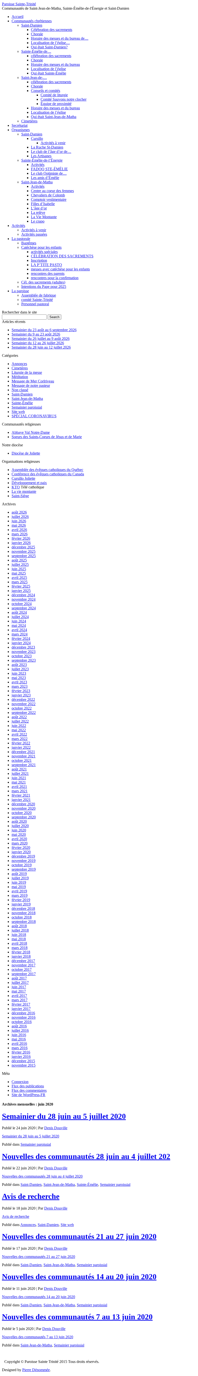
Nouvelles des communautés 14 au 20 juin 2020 (79, 1276)
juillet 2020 (20, 826)
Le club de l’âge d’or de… (51, 152)
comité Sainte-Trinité (37, 300)
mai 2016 (19, 1039)
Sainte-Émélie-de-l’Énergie (42, 160)
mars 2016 (20, 1048)
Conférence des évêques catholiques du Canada (48, 474)
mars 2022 (20, 739)
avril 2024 (19, 630)
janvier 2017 (21, 1009)
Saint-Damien (31, 25)
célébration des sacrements (51, 56)
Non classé (20, 390)
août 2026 (19, 512)
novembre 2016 (23, 1017)
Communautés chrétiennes (32, 21)
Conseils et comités (45, 91)
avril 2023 (19, 682)
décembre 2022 (23, 699)
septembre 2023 (24, 660)
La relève (38, 212)
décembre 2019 (23, 856)
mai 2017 (19, 991)
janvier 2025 (21, 591)
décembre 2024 (23, 595)
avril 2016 (19, 1043)
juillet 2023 (20, 669)
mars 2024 (20, 634)
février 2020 (21, 847)
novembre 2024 (23, 599)
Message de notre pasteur (31, 385)
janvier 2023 (21, 695)
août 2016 (19, 1026)
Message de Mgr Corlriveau (33, 381)
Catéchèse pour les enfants (41, 247)
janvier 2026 (21, 543)
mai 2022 (19, 730)
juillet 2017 (20, 982)
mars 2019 (20, 895)
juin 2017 (19, 987)
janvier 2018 (21, 956)
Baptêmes (28, 243)
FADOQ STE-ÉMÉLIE (49, 169)
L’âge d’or (39, 208)
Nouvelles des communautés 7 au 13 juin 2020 (77, 1316)
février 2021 (21, 795)
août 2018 (19, 926)
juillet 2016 (20, 1030)
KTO (16, 487)
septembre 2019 (24, 869)
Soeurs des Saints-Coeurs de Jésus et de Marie (47, 437)
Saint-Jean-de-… (34, 77)
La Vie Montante (44, 217)
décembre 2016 (23, 1013)
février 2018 (21, 952)
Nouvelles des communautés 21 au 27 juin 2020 (79, 1236)
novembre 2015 (23, 1065)
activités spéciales (44, 252)
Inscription (39, 260)
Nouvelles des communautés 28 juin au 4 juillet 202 (86, 1156)
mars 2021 (20, 791)
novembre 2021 (23, 756)
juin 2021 (19, 778)
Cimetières (29, 121)
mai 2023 (19, 678)
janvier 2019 (21, 904)
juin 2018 (19, 935)
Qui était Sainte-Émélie (48, 73)
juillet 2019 (20, 878)
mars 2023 (20, 686)
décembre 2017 (23, 961)
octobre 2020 (22, 813)
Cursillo (37, 138)
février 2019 (21, 900)
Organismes (21, 130)
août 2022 (19, 717)
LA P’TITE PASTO (46, 265)
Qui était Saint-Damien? (49, 47)
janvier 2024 (21, 643)
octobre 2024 (22, 604)
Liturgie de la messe (27, 372)
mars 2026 (20, 534)
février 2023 (21, 691)
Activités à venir (53, 143)
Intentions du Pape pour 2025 (43, 286)
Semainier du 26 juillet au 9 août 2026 (41, 339)
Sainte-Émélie (22, 403)
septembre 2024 (24, 608)
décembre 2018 (23, 908)
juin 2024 (19, 621)
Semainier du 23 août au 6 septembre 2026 (44, 330)
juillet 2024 (20, 617)
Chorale (37, 34)
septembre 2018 (24, 922)
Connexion (20, 1082)
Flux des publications (28, 1086)
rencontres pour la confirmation (54, 278)
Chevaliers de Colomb (48, 195)
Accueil (17, 17)
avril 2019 (19, 891)
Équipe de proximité (56, 104)
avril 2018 (19, 943)
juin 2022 (19, 726)
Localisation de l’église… (50, 43)
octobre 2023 (22, 656)
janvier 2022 (21, 747)
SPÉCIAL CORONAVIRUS (34, 416)
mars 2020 (20, 843)
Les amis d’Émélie (45, 178)
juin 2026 (19, 521)
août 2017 (19, 978)
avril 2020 (19, 839)
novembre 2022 (23, 704)
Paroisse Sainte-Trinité (19, 4)
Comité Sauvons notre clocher (63, 99)
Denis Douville (55, 1128)
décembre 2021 (23, 752)
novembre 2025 (23, 551)
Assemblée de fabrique (38, 295)
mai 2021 (19, 782)
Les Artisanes (41, 156)
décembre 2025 (23, 547)
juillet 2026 (20, 517)
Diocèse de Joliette (26, 453)
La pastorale (21, 239)
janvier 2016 (21, 1056)
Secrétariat (20, 125)
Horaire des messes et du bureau (55, 64)
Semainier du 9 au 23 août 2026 (36, 334)
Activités (37, 165)
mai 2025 (19, 573)
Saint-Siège (20, 496)
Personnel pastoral (35, 304)
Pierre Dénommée (36, 1370)
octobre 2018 (22, 917)
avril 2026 (19, 530)
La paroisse (20, 291)
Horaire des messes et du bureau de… (59, 38)
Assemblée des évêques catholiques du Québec (47, 470)
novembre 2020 (23, 808)
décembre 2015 (23, 1061)
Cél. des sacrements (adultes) (43, 282)
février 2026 (21, 538)
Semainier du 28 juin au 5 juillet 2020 (64, 1116)
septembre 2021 (24, 765)
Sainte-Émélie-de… (36, 51)
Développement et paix (29, 483)
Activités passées (34, 234)
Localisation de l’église (48, 69)
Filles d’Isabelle (43, 204)
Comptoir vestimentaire (48, 199)
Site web (18, 412)
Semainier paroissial (27, 407)
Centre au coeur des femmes (52, 191)
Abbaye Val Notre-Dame (31, 432)
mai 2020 (19, 834)
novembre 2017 (23, 965)
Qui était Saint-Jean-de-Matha (53, 117)
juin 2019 (19, 882)
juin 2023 (19, 673)
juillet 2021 (20, 773)
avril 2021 (19, 787)
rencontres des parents (47, 273)
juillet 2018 (20, 930)
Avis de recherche (30, 1196)
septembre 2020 (24, 817)
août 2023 (19, 665)
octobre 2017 (22, 969)
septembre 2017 (24, 974)
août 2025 (19, 560)
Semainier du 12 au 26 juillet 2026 (38, 343)
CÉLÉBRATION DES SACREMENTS (62, 256)
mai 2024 (19, 625)
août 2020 (19, 821)
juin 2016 (19, 1035)
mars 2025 (20, 582)
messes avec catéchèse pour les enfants (60, 269)
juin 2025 (19, 569)
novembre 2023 (23, 652)
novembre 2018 (23, 913)
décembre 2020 (23, 804)
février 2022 (21, 743)
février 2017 (21, 1004)
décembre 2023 (23, 647)
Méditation (20, 377)
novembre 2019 (23, 861)
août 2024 (19, 612)
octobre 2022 (22, 708)
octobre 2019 (22, 865)
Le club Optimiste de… (49, 173)
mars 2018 (20, 948)
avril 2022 (19, 734)
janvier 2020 (21, 852)
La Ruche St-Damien (47, 147)
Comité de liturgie (54, 95)
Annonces (19, 364)
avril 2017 (19, 996)
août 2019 (19, 874)
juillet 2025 (20, 564)
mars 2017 (20, 1000)
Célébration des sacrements (51, 30)
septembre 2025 (24, 556)
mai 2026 (19, 525)
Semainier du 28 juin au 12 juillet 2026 (41, 347)
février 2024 (21, 638)
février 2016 (21, 1052)
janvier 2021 (21, 800)
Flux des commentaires (29, 1090)
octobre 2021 (22, 760)
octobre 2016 (22, 1022)
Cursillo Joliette (23, 478)
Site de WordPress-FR (28, 1095)
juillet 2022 (20, 721)
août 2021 (19, 769)
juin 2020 (19, 830)
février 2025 (21, 586)
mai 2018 (19, 939)
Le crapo (37, 221)
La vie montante (24, 491)
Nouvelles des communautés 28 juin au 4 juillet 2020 (42, 1176)
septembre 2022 (24, 712)
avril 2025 (19, 578)
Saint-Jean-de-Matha (37, 182)
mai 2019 (19, 887)
